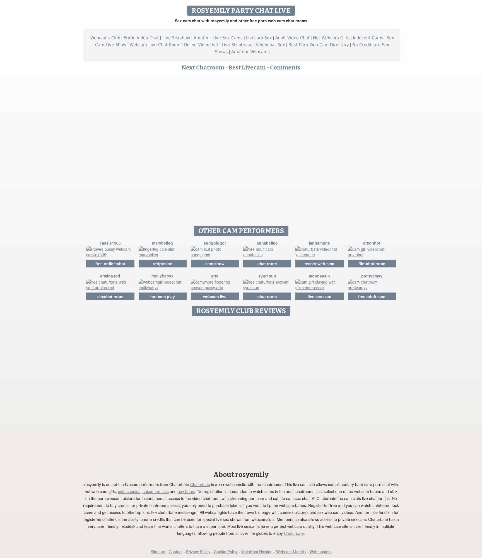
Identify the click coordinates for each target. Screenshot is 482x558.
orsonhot (371, 243)
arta (214, 276)
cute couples (129, 491)
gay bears (186, 491)
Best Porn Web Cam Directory (318, 44)
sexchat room (110, 296)
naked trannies (156, 491)
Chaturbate (200, 484)
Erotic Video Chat (141, 37)
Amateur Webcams (250, 51)
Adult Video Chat (292, 37)
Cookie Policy (226, 551)
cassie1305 (110, 243)
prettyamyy (371, 276)
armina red (110, 276)
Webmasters (320, 551)
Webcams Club (105, 37)
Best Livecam (247, 67)
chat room (267, 263)
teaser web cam (319, 263)
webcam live (214, 296)
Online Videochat (201, 44)
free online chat (110, 263)
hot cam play (162, 296)
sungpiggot (215, 243)
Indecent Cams (368, 37)
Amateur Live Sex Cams (218, 37)
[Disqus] (241, 388)
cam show (215, 263)
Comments (285, 67)
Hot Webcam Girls (331, 37)
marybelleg (162, 243)
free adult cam (371, 296)
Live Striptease (237, 44)
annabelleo (267, 243)
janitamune (319, 243)
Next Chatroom (203, 67)
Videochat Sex (270, 44)
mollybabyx (162, 276)
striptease (162, 263)
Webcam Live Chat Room (155, 44)
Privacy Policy (198, 551)
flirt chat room (371, 263)
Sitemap (158, 551)
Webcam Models (291, 551)
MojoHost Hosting (257, 551)
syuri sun (267, 276)
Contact (175, 551)
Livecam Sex (259, 37)
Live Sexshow (176, 37)
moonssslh (319, 276)
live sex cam (319, 296)
